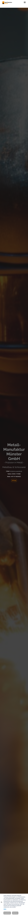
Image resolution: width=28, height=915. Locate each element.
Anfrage (14, 480)
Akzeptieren (7, 913)
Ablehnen (15, 913)
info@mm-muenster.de (16, 471)
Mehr (5, 909)
